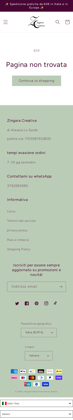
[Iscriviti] (61, 287)
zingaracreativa (31, 391)
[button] (5, 22)
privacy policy (17, 230)
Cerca (11, 211)
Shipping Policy (18, 249)
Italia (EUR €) (34, 332)
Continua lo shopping (36, 80)
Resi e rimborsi (18, 240)
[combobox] (36, 403)
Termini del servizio (21, 221)
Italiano (34, 356)
